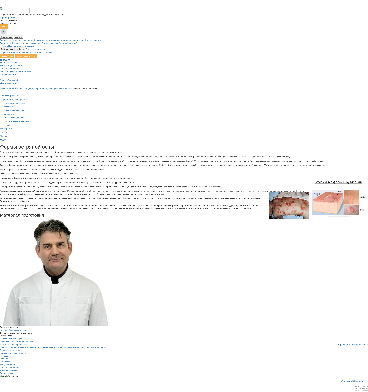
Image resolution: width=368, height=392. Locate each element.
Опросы (3, 132)
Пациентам (6, 36)
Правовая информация (11, 350)
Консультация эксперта (26, 56)
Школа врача (19, 42)
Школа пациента (93, 40)
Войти (4, 26)
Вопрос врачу (7, 56)
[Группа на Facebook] (358, 381)
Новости (4, 45)
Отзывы (20, 45)
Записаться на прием (22, 40)
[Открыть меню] (1, 7)
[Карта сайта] (6, 59)
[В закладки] (9, 59)
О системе (5, 361)
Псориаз (8, 124)
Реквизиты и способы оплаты (13, 352)
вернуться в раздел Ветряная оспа (16, 341)
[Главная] (1, 59)
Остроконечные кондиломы (17, 121)
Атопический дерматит (14, 102)
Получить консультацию (37, 49)
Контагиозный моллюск (15, 110)
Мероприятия (6, 128)
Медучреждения (41, 40)
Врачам (18, 36)
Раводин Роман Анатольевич (13, 329)
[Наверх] (3, 2)
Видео (3, 139)
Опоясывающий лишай (15, 117)
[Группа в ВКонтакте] (346, 381)
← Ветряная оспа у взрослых (14, 344)
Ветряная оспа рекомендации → (352, 344)
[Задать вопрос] (4, 59)
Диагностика (6, 40)
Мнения (3, 135)
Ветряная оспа (11, 106)
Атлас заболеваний (75, 40)
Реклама (4, 358)
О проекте (29, 45)
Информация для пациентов (13, 99)
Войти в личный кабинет (12, 49)
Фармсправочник (57, 40)
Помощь (12, 45)
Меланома (9, 113)
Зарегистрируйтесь (9, 17)
